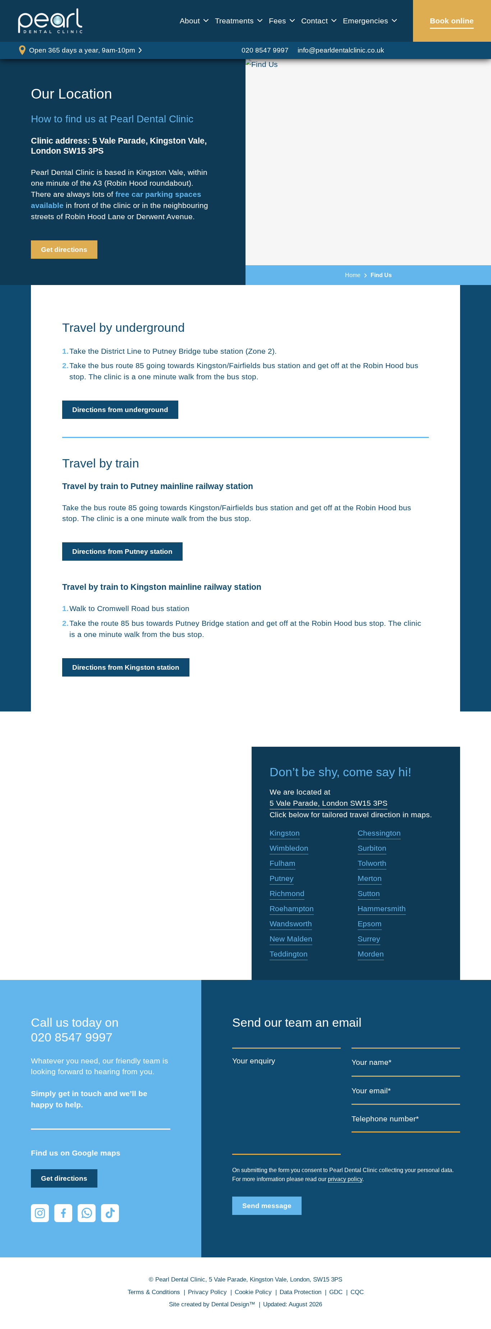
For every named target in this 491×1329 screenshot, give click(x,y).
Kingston (285, 833)
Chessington (379, 833)
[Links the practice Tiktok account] (110, 1213)
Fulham (282, 863)
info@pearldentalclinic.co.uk (341, 50)
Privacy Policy (207, 1292)
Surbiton (372, 848)
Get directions (64, 249)
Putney (282, 878)
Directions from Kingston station (125, 667)
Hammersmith (382, 908)
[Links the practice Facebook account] (63, 1213)
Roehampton (292, 908)
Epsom (370, 923)
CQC (357, 1292)
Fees (277, 20)
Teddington (289, 954)
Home (353, 275)
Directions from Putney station (122, 551)
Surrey (369, 939)
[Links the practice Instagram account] (40, 1213)
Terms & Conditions (154, 1292)
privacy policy (345, 1179)
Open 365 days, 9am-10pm (82, 50)
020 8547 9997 (265, 50)
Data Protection (300, 1292)
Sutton (369, 893)
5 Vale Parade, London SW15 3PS (328, 803)
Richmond (287, 893)
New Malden (291, 939)
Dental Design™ (233, 1304)
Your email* (371, 1090)
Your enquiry (253, 1061)
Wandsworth (291, 923)
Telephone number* (385, 1119)
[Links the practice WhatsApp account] (87, 1213)
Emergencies (365, 20)
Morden (371, 954)
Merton (370, 878)
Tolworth (372, 863)
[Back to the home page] (50, 20)
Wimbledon (289, 848)
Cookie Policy (253, 1292)
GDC (336, 1292)
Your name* (371, 1062)
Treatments (234, 20)
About (190, 20)
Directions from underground (120, 409)
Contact (314, 20)
